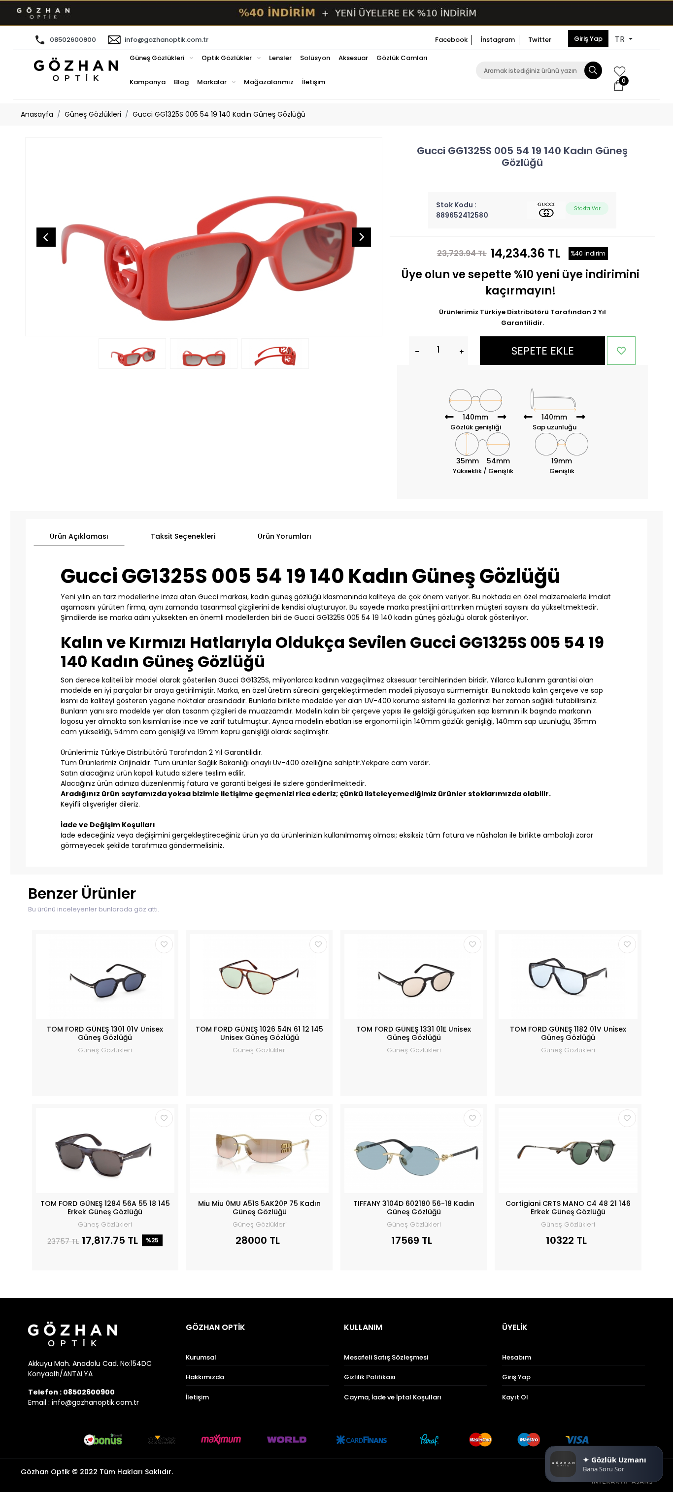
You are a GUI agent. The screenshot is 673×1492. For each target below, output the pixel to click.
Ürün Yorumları (284, 536)
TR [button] (621, 39)
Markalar (212, 82)
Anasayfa (37, 114)
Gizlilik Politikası (370, 1377)
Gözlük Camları (402, 58)
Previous (45, 237)
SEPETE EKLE (542, 350)
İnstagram (498, 39)
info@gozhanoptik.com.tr (166, 39)
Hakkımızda (205, 1377)
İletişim (313, 82)
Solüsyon (315, 58)
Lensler (280, 58)
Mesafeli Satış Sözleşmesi (386, 1357)
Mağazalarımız (269, 82)
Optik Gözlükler (227, 58)
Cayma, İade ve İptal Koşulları (392, 1397)
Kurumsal (201, 1357)
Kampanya (148, 82)
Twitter (539, 39)
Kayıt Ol (515, 1397)
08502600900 (73, 39)
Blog (181, 82)
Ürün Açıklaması (79, 536)
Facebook (451, 39)
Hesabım (516, 1357)
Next (361, 237)
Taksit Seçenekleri (183, 536)
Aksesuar (353, 58)
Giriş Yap (588, 38)
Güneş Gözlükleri (158, 58)
